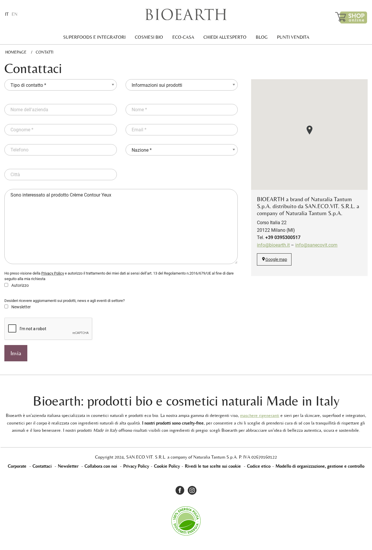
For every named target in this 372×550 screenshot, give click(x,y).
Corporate (17, 466)
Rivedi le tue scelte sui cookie (213, 466)
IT (7, 14)
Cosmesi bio (149, 37)
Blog (262, 37)
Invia (15, 353)
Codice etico (259, 466)
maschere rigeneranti (259, 415)
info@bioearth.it (273, 245)
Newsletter (20, 307)
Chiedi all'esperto (224, 37)
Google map (276, 259)
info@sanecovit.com (316, 245)
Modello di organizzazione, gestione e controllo (320, 466)
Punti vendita (293, 37)
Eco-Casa (183, 37)
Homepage (15, 52)
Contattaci (42, 466)
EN (14, 14)
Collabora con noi (101, 466)
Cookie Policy (167, 466)
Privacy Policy (52, 273)
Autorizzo (19, 285)
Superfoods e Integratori (94, 37)
